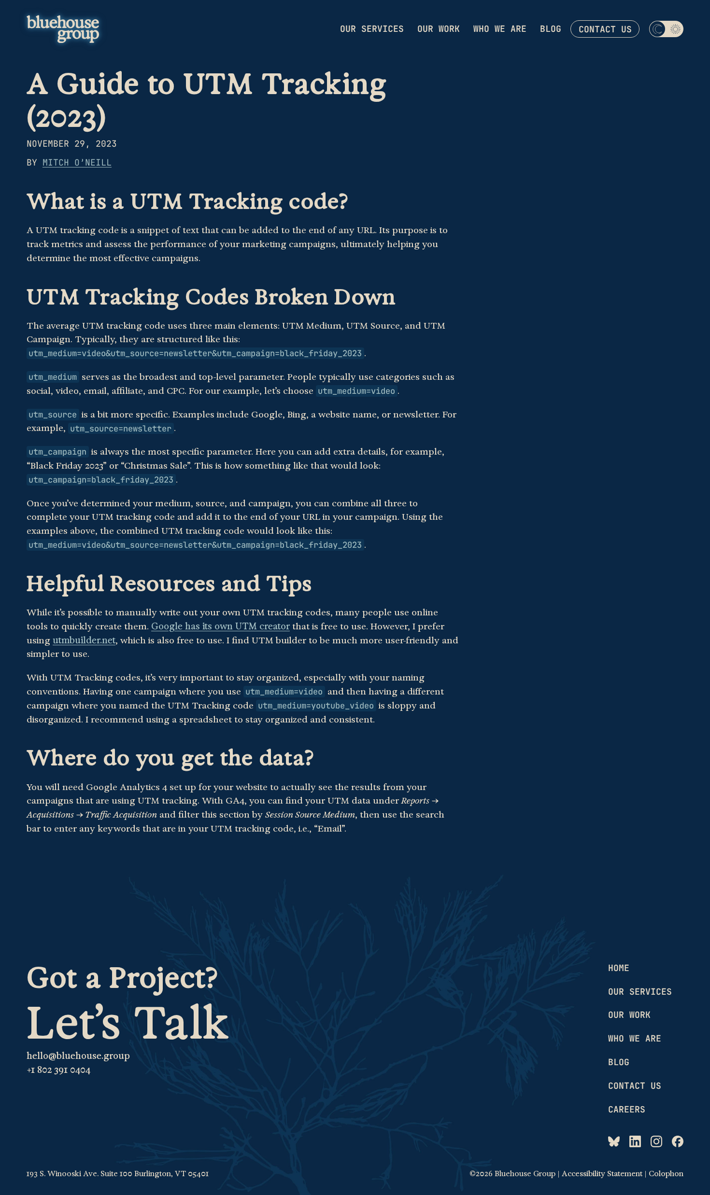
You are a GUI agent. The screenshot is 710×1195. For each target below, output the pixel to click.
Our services (372, 28)
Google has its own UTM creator (220, 626)
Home (618, 967)
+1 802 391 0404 (58, 1070)
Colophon (666, 1173)
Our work (438, 28)
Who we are (499, 28)
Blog (550, 28)
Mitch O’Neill (77, 162)
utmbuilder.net (84, 640)
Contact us (605, 29)
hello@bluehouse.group (78, 1056)
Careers (626, 1109)
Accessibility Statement (602, 1173)
